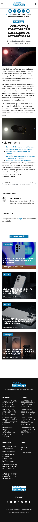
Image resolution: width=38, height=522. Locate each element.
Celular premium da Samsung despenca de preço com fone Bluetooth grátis (8, 458)
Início (8, 15)
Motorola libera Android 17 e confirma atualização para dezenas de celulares (8, 432)
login (20, 219)
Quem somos (26, 453)
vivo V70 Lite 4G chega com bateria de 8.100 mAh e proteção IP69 (28, 403)
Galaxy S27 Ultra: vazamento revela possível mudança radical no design (9, 411)
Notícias (18, 22)
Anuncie (24, 450)
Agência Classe (24, 512)
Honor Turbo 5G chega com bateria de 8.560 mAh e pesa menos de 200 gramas (28, 421)
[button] (35, 4)
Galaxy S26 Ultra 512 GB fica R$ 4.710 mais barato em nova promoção (9, 403)
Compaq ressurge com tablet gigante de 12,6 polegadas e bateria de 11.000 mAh (9, 421)
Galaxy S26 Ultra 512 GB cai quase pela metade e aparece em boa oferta (9, 475)
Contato (24, 447)
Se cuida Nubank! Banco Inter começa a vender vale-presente (20, 157)
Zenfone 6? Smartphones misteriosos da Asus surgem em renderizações (20, 148)
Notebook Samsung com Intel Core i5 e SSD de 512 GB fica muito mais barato (9, 467)
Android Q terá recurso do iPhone (18, 160)
